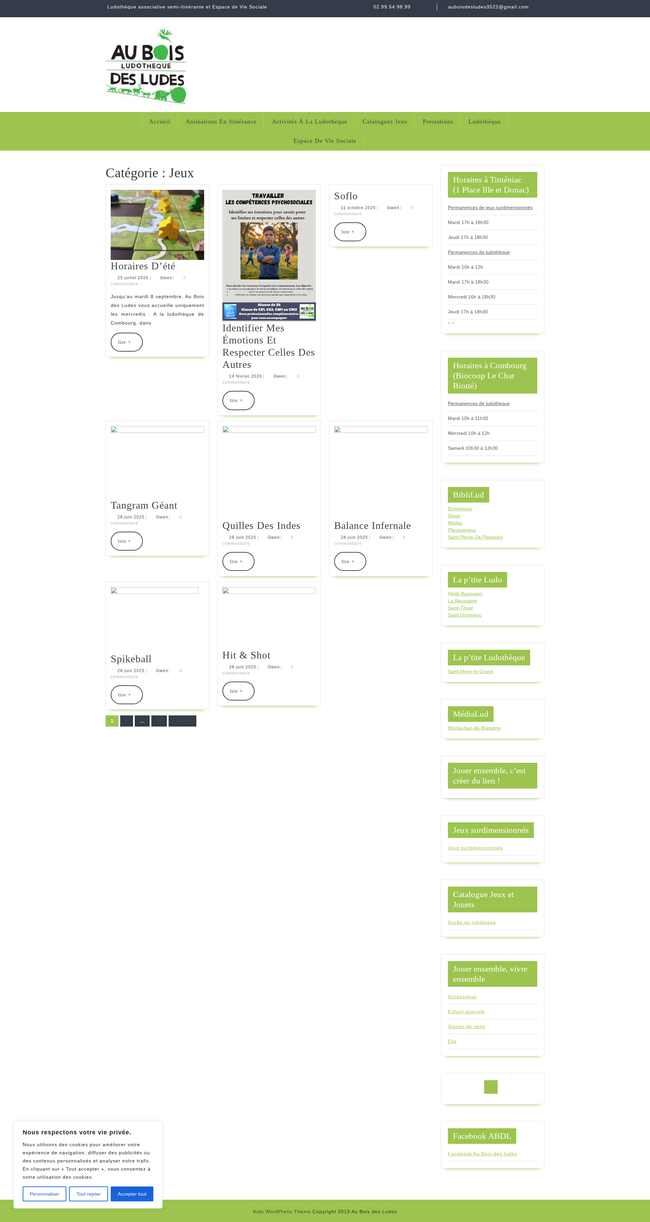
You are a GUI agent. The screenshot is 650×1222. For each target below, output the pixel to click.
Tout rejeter (89, 1194)
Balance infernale (372, 525)
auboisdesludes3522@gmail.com (488, 6)
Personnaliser (44, 1194)
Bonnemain (460, 508)
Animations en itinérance (221, 121)
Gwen (166, 277)
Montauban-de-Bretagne (474, 728)
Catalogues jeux (385, 121)
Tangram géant (144, 505)
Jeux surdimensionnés (475, 847)
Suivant (182, 721)
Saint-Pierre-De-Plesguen (475, 537)
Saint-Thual (460, 607)
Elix (452, 1041)
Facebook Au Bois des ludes (482, 1153)
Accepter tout (132, 1194)
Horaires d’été (143, 265)
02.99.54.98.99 (392, 6)
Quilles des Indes (261, 525)
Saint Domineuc (465, 615)
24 (159, 721)
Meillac (455, 523)
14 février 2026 (245, 376)
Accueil (159, 121)
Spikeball (131, 658)
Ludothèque (485, 121)
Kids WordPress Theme (282, 1211)
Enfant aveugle (466, 1011)
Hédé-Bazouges (465, 593)
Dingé (454, 515)
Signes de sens (466, 1026)
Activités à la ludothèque (309, 121)
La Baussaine (462, 600)
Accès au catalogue (472, 922)
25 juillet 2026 (133, 277)
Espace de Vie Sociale (325, 140)
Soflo (346, 195)
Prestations (438, 121)
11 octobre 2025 (358, 207)
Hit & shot (246, 655)
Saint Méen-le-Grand (470, 671)
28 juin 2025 (131, 517)
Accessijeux (462, 996)
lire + (130, 345)
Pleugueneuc (462, 530)
